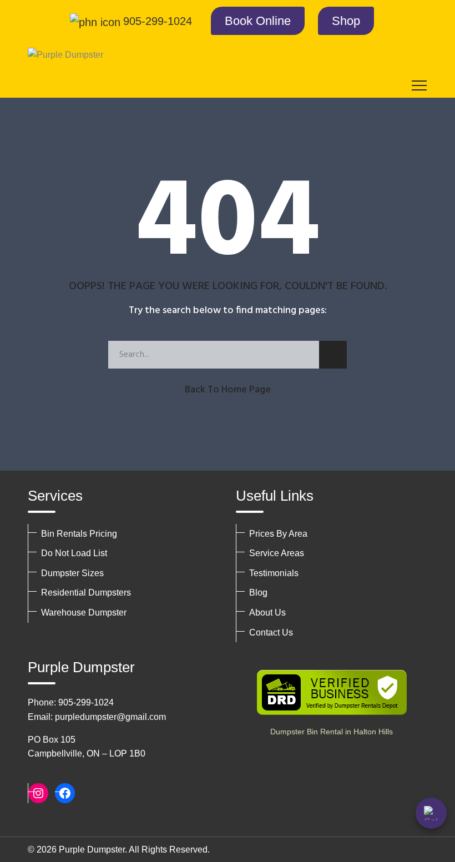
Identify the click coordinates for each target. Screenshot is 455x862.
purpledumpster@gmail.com (110, 717)
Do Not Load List (74, 553)
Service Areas (276, 553)
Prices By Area (278, 533)
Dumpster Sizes (72, 573)
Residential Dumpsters (86, 592)
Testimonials (274, 573)
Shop (346, 21)
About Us (267, 612)
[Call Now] (431, 813)
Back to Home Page (228, 390)
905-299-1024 (157, 21)
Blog (258, 592)
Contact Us (271, 632)
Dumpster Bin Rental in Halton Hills (331, 731)
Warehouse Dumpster (84, 612)
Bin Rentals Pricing (79, 533)
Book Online (258, 21)
